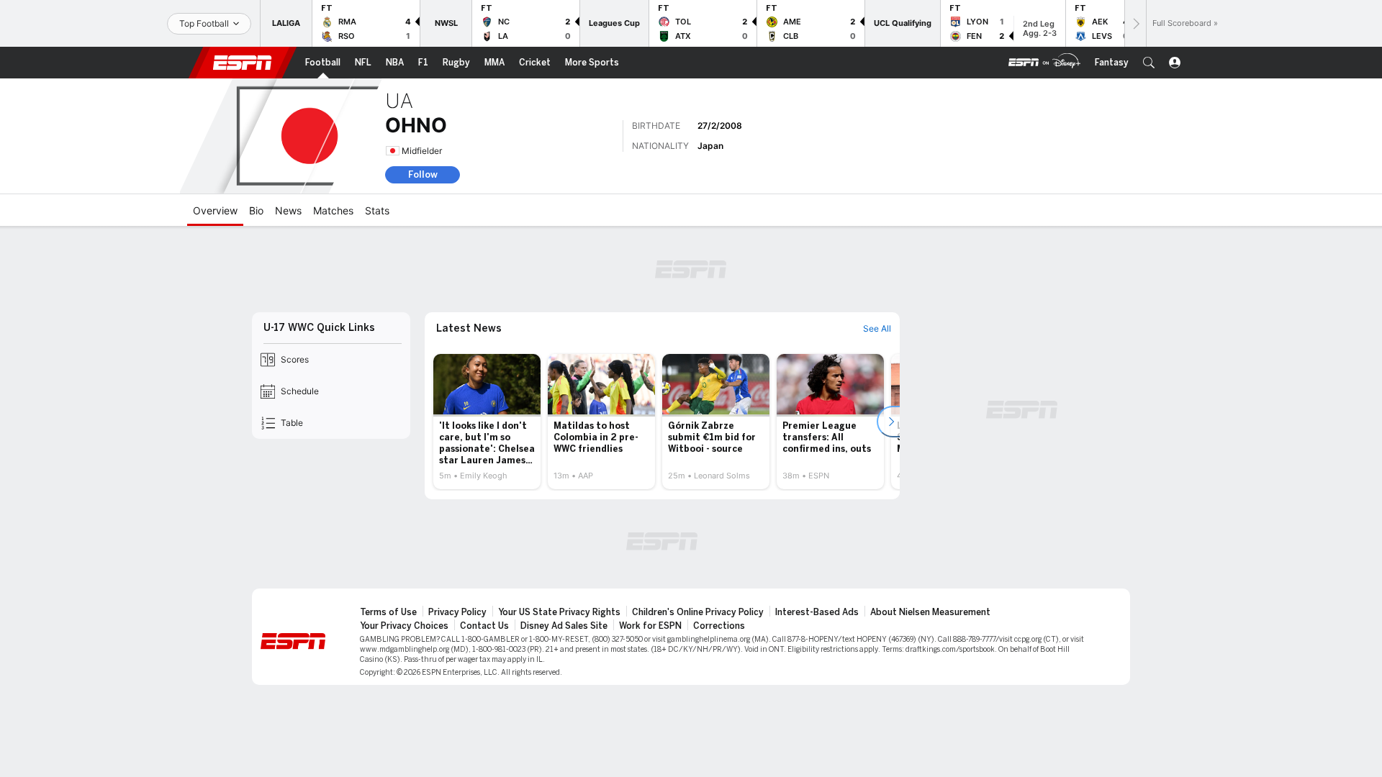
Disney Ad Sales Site (564, 626)
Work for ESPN (650, 626)
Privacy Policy (457, 612)
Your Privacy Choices (404, 626)
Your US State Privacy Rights (559, 612)
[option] (487, 421)
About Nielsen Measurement (930, 612)
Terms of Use (388, 612)
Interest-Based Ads (817, 612)
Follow (423, 174)
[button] (1149, 62)
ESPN (242, 62)
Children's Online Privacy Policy (698, 612)
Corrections (719, 626)
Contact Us (484, 626)
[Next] (1135, 23)
